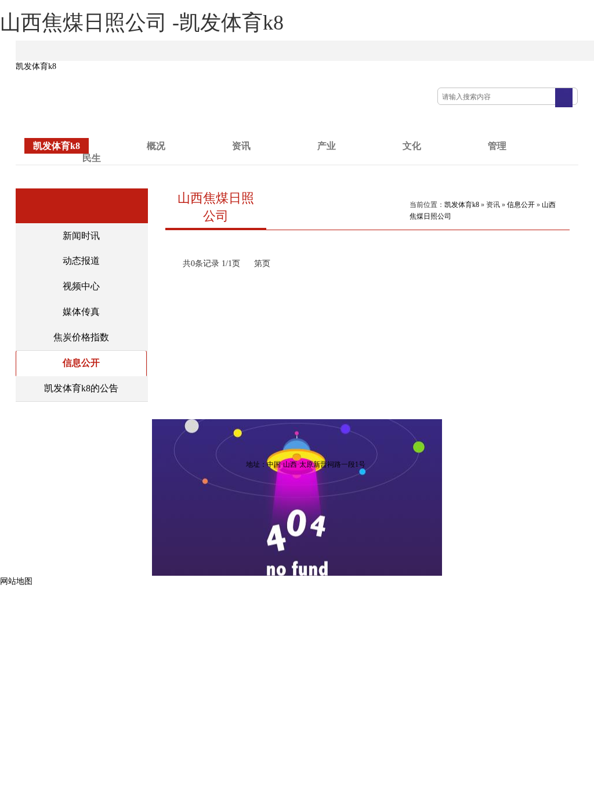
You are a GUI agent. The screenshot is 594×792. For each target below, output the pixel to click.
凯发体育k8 (36, 66)
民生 (91, 158)
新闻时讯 (81, 236)
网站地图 (16, 581)
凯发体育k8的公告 (81, 388)
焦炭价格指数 (81, 337)
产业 (326, 146)
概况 (156, 146)
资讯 (241, 146)
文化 (412, 146)
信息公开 (81, 363)
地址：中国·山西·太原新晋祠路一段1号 (305, 464)
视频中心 (81, 286)
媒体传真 (81, 312)
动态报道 (81, 261)
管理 (497, 146)
